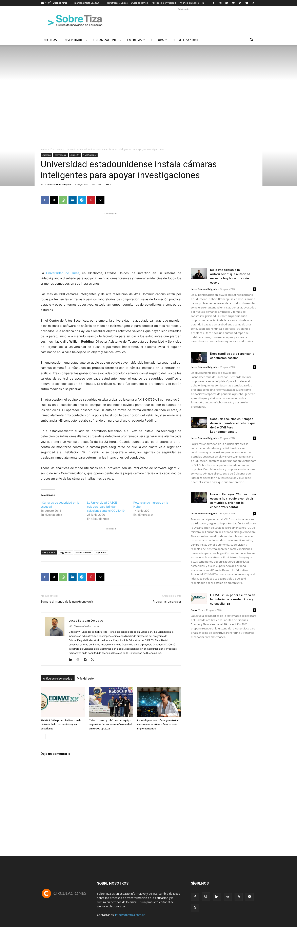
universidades (83, 552)
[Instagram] (220, 3)
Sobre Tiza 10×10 (185, 40)
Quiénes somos (139, 2)
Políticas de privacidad (164, 2)
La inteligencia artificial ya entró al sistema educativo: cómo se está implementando (157, 724)
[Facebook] (213, 3)
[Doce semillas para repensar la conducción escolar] (199, 357)
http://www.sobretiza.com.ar (84, 626)
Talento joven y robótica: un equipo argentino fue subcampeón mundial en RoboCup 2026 (110, 724)
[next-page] (49, 736)
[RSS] (240, 3)
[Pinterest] (91, 200)
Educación (74, 155)
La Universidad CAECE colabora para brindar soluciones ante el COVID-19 (106, 506)
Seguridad (65, 552)
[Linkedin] (227, 3)
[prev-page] (43, 736)
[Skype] (86, 659)
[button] (251, 40)
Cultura (157, 40)
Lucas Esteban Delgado (58, 184)
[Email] (100, 200)
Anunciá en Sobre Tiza (192, 2)
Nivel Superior (89, 155)
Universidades (73, 40)
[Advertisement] (182, 20)
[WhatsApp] (63, 200)
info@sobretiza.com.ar (130, 915)
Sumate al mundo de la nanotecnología (67, 601)
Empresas (134, 40)
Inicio (44, 149)
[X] (253, 3)
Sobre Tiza (197, 609)
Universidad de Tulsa (62, 273)
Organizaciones (105, 40)
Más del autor (86, 678)
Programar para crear (167, 601)
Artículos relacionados (57, 678)
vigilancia (101, 552)
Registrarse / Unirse (117, 2)
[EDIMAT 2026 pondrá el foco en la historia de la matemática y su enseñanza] (63, 702)
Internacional (60, 155)
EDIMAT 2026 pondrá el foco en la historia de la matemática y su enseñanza (61, 724)
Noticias (50, 40)
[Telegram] (247, 3)
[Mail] (233, 3)
